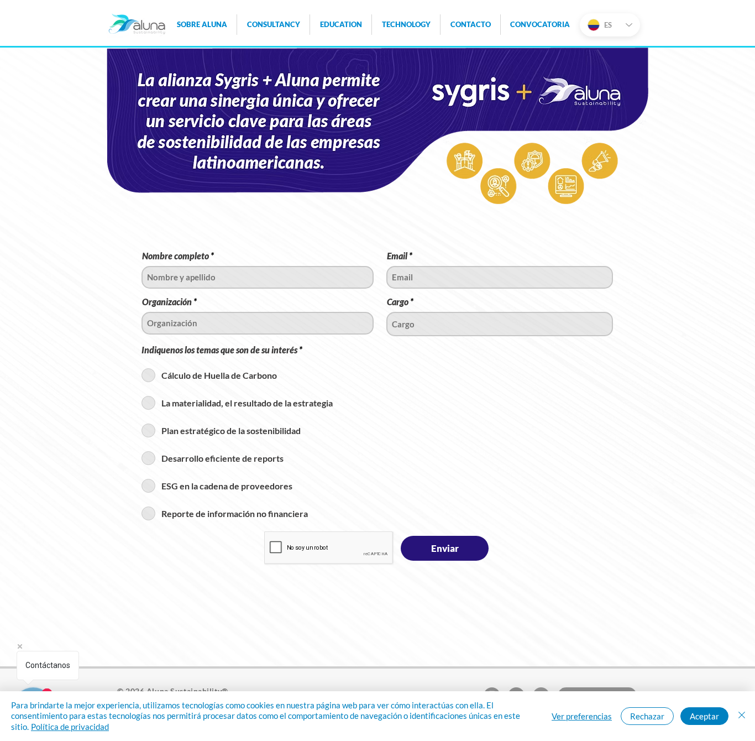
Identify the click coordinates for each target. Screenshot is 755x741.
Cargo (397, 302)
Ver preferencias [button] (582, 716)
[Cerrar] (741, 716)
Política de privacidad (70, 727)
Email (397, 256)
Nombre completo (175, 256)
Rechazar (647, 716)
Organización (167, 302)
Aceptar (704, 716)
